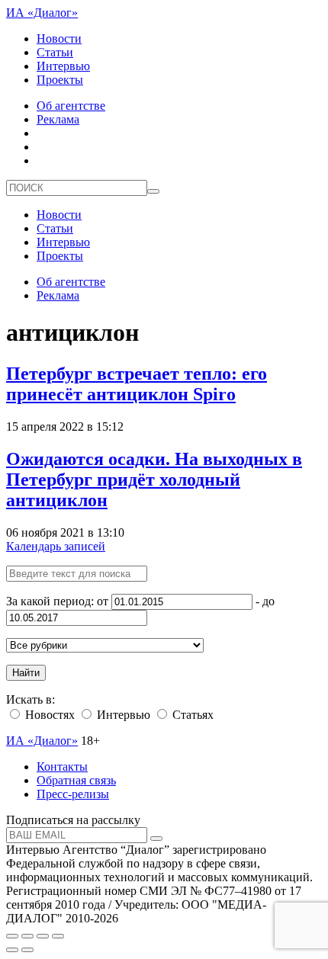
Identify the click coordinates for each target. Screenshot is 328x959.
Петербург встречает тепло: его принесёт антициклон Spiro (136, 384)
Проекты (60, 79)
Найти (26, 672)
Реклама (58, 119)
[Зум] (58, 936)
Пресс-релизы (73, 793)
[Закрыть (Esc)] (12, 936)
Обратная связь (76, 780)
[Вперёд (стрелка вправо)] (27, 950)
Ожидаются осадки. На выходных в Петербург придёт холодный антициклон (154, 479)
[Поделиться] (27, 936)
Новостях (48, 714)
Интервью (63, 65)
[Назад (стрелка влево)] (12, 950)
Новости (59, 38)
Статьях (191, 714)
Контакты (62, 766)
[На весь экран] (43, 936)
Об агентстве (71, 105)
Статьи (55, 52)
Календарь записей (55, 546)
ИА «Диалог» (42, 12)
